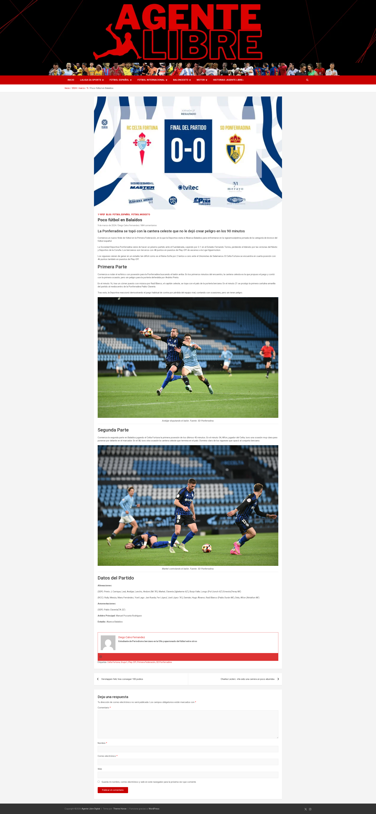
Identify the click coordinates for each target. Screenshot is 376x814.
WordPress (154, 808)
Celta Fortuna (113, 662)
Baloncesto (180, 80)
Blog (108, 214)
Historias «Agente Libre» (228, 80)
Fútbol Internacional (151, 80)
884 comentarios (149, 225)
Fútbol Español (119, 80)
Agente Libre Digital (91, 808)
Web (100, 769)
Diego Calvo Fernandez (128, 225)
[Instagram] (100, 656)
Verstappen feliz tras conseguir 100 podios (122, 679)
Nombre (102, 743)
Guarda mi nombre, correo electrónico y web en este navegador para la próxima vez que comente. (149, 782)
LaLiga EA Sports (90, 80)
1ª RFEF (101, 214)
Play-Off (132, 662)
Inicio (71, 80)
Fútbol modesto (140, 214)
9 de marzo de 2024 (107, 225)
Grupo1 (124, 662)
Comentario (104, 707)
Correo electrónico (108, 756)
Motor (201, 80)
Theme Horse (119, 808)
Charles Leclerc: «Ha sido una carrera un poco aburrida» (248, 679)
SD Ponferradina (164, 662)
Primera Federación (146, 662)
